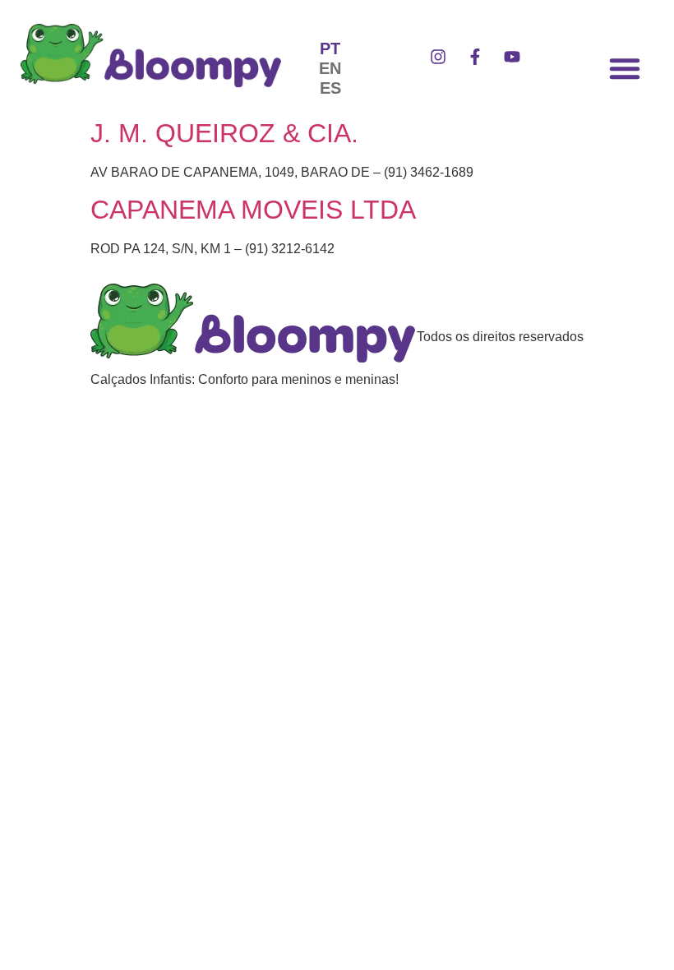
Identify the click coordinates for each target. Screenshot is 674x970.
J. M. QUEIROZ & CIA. (224, 133)
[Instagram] (438, 56)
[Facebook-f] (475, 56)
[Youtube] (512, 56)
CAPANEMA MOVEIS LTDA (253, 209)
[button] (624, 68)
